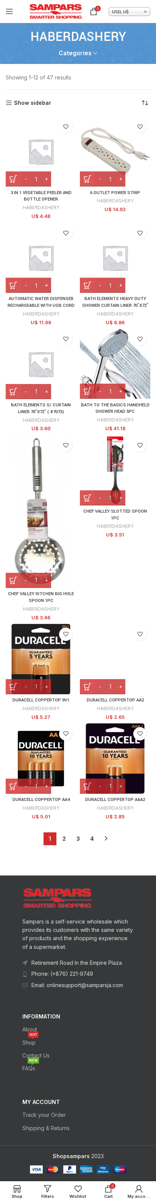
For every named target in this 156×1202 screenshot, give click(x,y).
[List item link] (78, 974)
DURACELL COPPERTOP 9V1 (40, 700)
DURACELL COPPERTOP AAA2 (115, 799)
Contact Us (36, 1055)
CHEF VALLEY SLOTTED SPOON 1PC (115, 514)
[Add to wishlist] (65, 126)
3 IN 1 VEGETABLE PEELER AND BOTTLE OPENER (41, 196)
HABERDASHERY (41, 207)
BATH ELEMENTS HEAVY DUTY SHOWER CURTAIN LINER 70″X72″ (115, 302)
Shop (29, 1041)
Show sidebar (32, 103)
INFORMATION (41, 1016)
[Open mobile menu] (9, 11)
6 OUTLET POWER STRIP (115, 193)
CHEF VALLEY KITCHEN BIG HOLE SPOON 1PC (41, 597)
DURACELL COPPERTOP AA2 (115, 700)
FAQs (29, 1066)
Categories (75, 53)
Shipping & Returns (46, 1128)
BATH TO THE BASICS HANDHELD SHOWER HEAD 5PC (115, 408)
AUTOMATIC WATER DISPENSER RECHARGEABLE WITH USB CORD (41, 302)
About (29, 1029)
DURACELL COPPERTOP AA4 (41, 799)
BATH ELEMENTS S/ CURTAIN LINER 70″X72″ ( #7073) (41, 408)
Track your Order (44, 1115)
